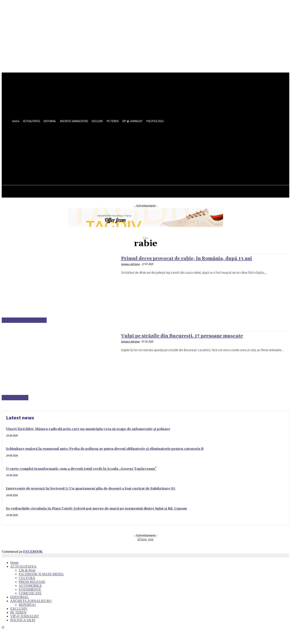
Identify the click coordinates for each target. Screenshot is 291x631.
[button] (185, 160)
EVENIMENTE (30, 589)
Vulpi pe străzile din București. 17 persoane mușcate (182, 336)
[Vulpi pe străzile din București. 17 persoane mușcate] (59, 365)
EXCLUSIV (18, 608)
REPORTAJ (27, 605)
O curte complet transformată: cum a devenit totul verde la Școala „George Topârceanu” (81, 469)
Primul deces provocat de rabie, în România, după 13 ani (186, 258)
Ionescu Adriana (130, 264)
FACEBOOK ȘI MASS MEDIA (24, 320)
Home (14, 562)
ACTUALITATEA (15, 398)
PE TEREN (18, 612)
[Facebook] (170, 150)
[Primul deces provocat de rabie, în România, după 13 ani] (59, 288)
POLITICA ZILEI (22, 620)
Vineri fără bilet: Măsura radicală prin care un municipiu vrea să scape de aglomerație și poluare (88, 429)
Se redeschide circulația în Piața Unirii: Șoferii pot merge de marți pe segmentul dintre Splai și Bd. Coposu (96, 509)
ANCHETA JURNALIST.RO (31, 601)
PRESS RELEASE (32, 582)
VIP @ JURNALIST (24, 616)
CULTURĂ (27, 578)
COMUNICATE (30, 593)
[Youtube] (186, 150)
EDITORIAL (19, 597)
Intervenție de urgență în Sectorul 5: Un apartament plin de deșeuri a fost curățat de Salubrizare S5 (90, 489)
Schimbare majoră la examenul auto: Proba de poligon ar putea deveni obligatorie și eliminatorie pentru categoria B (104, 449)
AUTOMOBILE (30, 585)
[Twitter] (178, 150)
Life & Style (27, 570)
